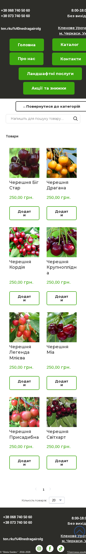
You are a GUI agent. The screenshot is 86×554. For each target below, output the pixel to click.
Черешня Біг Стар (24, 185)
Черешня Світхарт (57, 434)
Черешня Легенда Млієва (20, 352)
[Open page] (49, 13)
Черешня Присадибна (24, 434)
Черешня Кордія (20, 264)
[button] (26, 58)
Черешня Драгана (57, 185)
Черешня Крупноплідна (62, 267)
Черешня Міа (57, 349)
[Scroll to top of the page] (80, 531)
